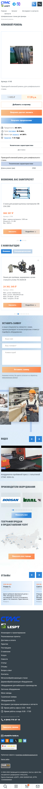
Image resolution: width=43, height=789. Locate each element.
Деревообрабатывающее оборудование (16, 682)
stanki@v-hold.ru (11, 736)
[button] (34, 4)
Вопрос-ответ (6, 670)
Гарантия (7, 138)
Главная (4, 11)
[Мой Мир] (11, 740)
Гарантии (4, 644)
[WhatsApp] (20, 740)
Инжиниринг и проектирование (13, 633)
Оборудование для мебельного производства (19, 685)
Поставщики (6, 648)
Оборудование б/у (8, 700)
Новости (4, 659)
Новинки (6, 251)
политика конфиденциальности (26, 755)
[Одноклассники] (7, 740)
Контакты (4, 674)
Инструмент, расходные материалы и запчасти (19, 704)
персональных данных (10, 377)
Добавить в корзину (21, 104)
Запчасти (7, 14)
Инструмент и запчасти (30, 11)
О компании (5, 651)
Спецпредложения (22, 251)
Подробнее (29, 231)
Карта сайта (5, 759)
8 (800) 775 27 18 (12, 720)
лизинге (16, 134)
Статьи (3, 663)
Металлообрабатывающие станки (14, 678)
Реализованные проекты (10, 636)
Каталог (14, 11)
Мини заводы (6, 693)
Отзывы (5, 575)
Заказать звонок (10, 727)
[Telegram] (24, 740)
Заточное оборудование (10, 689)
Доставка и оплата (8, 640)
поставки (12, 131)
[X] (16, 740)
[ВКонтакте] (2, 740)
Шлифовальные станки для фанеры (13, 16)
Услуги (3, 655)
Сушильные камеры (9, 697)
